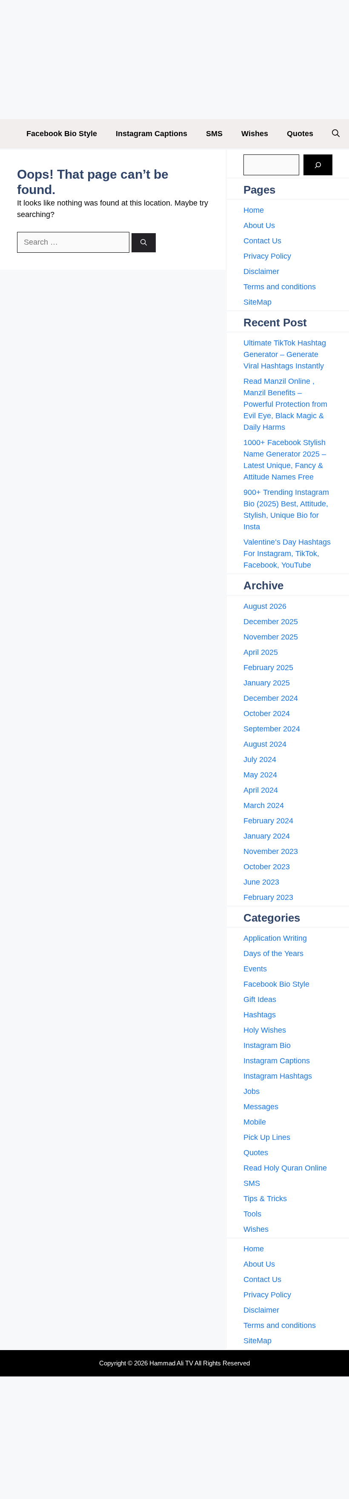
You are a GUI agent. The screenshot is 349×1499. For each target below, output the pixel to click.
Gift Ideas (259, 999)
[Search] (144, 242)
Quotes (300, 133)
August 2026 (264, 606)
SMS (214, 133)
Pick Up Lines (266, 1137)
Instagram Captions (151, 133)
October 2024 (266, 713)
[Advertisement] (174, 59)
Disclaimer (261, 271)
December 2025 (270, 621)
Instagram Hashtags (277, 1076)
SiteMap (257, 302)
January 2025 (266, 683)
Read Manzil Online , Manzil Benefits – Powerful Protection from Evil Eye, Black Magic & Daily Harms (285, 404)
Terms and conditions (279, 287)
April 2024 (260, 790)
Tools (252, 1214)
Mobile (254, 1122)
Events (255, 969)
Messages (260, 1106)
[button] (336, 133)
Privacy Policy (267, 256)
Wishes (254, 133)
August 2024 (264, 744)
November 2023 (270, 851)
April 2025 (260, 652)
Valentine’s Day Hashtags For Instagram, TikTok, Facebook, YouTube (287, 553)
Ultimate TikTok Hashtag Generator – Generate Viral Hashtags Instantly (284, 354)
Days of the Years (273, 953)
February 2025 (268, 667)
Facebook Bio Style (61, 133)
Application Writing (275, 938)
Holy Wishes (264, 1030)
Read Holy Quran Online (285, 1168)
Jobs (251, 1091)
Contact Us (262, 241)
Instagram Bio (267, 1045)
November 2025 (270, 637)
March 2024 (263, 805)
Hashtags (259, 1015)
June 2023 (261, 882)
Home (253, 210)
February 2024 (268, 821)
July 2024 (259, 759)
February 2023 (268, 897)
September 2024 (271, 729)
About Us (259, 225)
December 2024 (270, 698)
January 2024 (266, 836)
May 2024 (260, 775)
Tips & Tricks (265, 1198)
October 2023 (266, 866)
